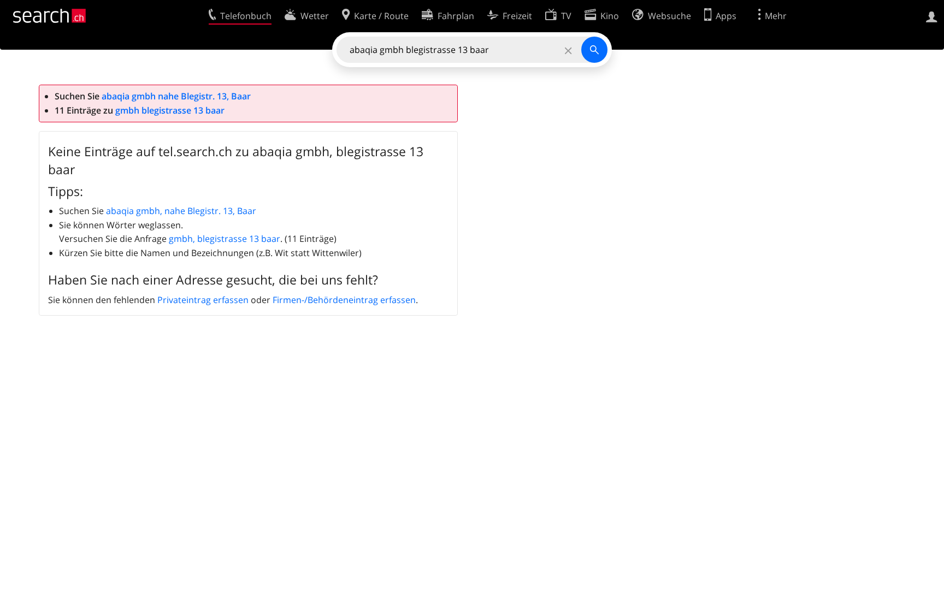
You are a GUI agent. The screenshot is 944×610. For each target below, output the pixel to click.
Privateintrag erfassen (203, 300)
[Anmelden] (931, 15)
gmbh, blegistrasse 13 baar (224, 239)
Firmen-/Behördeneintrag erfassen (344, 300)
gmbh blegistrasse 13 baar (170, 110)
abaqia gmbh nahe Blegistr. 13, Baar (176, 96)
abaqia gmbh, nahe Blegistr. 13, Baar (181, 211)
